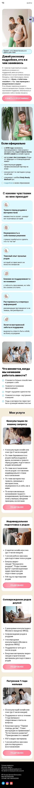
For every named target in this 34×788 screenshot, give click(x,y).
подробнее (8, 183)
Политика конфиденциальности (11, 769)
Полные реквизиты (7, 765)
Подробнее (17, 507)
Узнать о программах (17, 98)
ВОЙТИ (29, 3)
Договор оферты (6, 767)
